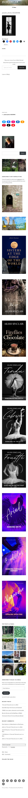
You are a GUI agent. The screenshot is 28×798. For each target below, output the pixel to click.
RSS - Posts (5, 752)
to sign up (19, 179)
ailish (3, 727)
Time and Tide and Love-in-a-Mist (10, 704)
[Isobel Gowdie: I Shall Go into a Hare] (8, 644)
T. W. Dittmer (5, 734)
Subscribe (21, 67)
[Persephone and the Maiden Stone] (8, 632)
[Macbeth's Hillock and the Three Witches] (20, 644)
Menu (14, 7)
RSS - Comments (6, 754)
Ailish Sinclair (10, 2)
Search (22, 153)
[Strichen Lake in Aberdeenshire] (8, 657)
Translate (12, 747)
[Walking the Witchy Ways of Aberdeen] (20, 632)
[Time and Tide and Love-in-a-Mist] (20, 670)
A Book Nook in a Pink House (16, 724)
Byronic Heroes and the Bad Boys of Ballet (12, 713)
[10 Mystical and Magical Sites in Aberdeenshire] (8, 670)
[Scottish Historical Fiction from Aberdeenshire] (20, 657)
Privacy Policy (5, 787)
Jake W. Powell (5, 729)
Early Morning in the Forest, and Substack (12, 707)
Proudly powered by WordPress (16, 787)
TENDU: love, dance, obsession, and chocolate (13, 710)
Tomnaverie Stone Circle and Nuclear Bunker (13, 716)
